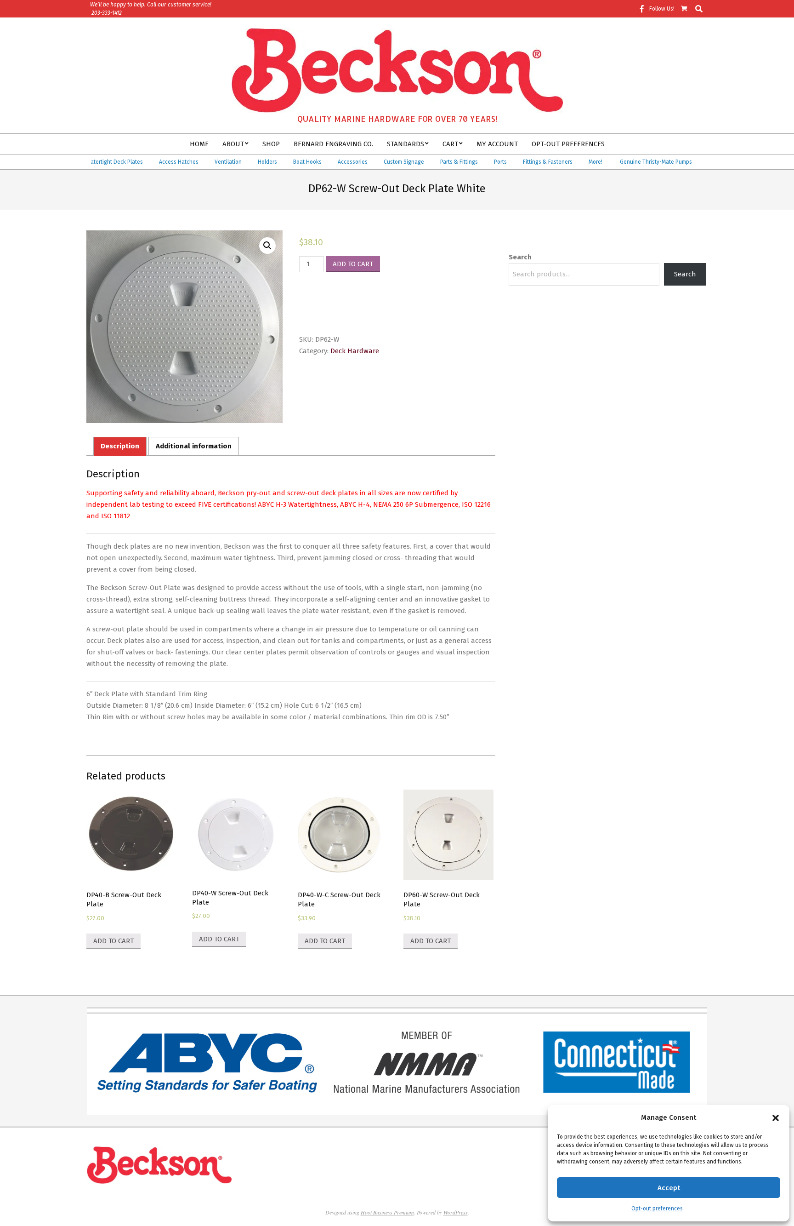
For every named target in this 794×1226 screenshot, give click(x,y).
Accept (669, 1188)
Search (520, 257)
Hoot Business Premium (387, 1212)
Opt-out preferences (657, 1208)
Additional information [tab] (194, 446)
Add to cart (353, 264)
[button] (775, 1118)
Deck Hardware (354, 351)
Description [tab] (120, 446)
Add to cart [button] (113, 941)
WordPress (455, 1212)
